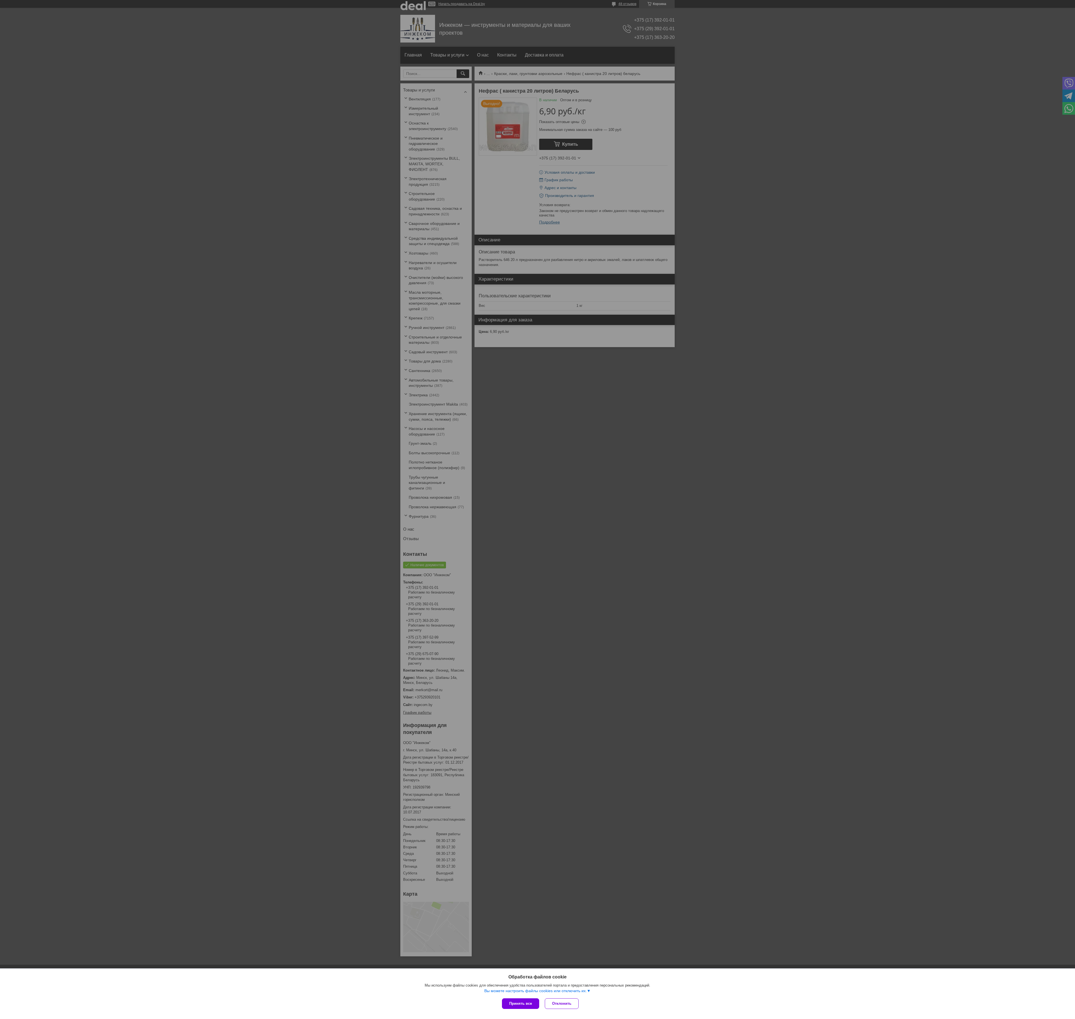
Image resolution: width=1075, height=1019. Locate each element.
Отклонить (561, 1003)
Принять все (520, 1003)
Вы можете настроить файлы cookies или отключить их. (535, 991)
